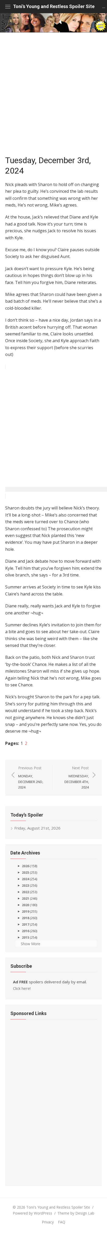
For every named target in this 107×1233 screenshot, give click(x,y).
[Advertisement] (53, 96)
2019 (25, 911)
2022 (25, 892)
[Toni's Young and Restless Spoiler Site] (53, 22)
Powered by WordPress (32, 1213)
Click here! (22, 988)
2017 (25, 924)
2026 (25, 866)
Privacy (48, 1221)
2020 (25, 905)
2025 (25, 872)
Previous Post (30, 777)
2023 (25, 885)
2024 (25, 879)
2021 (25, 898)
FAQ (61, 1221)
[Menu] (8, 6)
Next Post (76, 777)
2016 (25, 931)
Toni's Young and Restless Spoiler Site (54, 6)
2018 (25, 918)
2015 (25, 937)
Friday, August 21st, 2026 (37, 828)
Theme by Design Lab (75, 1213)
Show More (30, 943)
